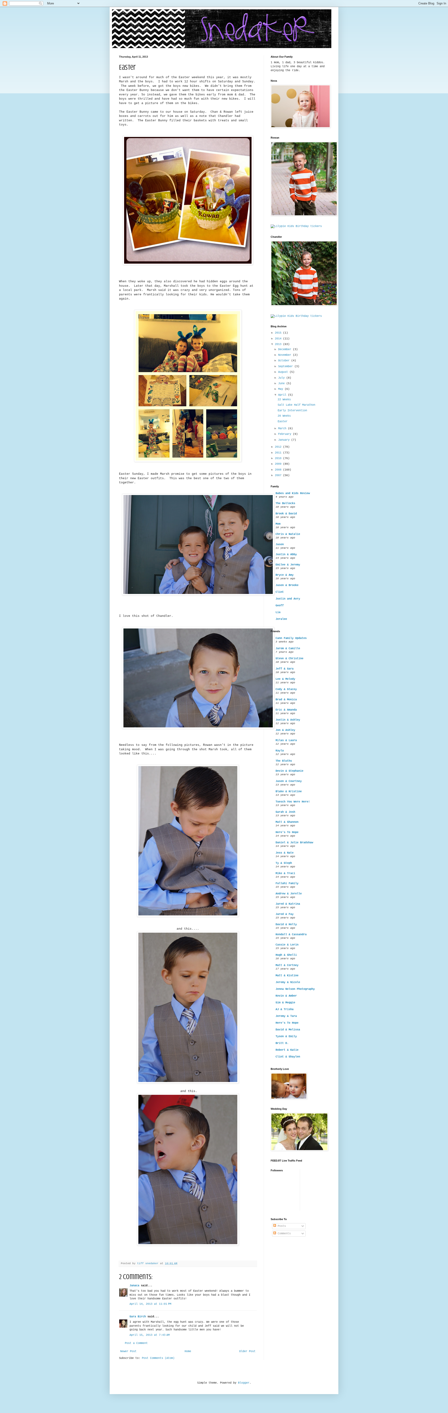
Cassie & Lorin (287, 944)
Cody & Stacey (286, 689)
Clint (280, 592)
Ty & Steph (284, 863)
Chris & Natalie (288, 534)
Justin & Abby (286, 554)
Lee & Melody (285, 679)
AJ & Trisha (285, 1009)
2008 (279, 469)
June (282, 383)
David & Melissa (288, 1029)
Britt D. (282, 1043)
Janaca (134, 1285)
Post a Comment (136, 1343)
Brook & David (286, 513)
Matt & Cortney (287, 965)
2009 (279, 464)
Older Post (247, 1351)
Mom (278, 524)
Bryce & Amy (285, 575)
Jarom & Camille (288, 648)
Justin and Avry (288, 598)
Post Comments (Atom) (158, 1358)
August (284, 372)
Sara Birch (138, 1316)
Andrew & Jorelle (289, 893)
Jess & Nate (285, 853)
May (281, 389)
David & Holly (286, 924)
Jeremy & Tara (286, 1016)
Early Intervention (292, 410)
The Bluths (284, 761)
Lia (278, 612)
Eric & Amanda (286, 710)
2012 (279, 447)
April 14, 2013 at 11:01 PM (150, 1304)
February (285, 434)
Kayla (280, 750)
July (282, 378)
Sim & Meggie (285, 1002)
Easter (282, 421)
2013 (279, 344)
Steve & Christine (289, 658)
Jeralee (281, 619)
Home (188, 1351)
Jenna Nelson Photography (295, 989)
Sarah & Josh (285, 812)
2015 (279, 333)
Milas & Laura (286, 740)
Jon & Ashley (285, 730)
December (285, 349)
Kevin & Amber (286, 996)
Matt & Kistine (287, 975)
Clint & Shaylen (288, 1056)
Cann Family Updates (291, 638)
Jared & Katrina (288, 904)
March (283, 428)
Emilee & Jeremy (288, 564)
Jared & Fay (285, 914)
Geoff (280, 605)
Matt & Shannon (287, 822)
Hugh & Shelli (286, 955)
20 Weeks (284, 416)
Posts (281, 1226)
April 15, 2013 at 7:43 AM (150, 1335)
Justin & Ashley (288, 720)
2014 (279, 338)
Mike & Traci (285, 873)
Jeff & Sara (285, 668)
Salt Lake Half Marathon (296, 405)
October (284, 360)
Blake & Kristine (289, 791)
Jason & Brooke (287, 585)
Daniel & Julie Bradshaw (294, 842)
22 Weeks (284, 399)
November (285, 355)
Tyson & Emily (286, 1036)
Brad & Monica (286, 699)
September (286, 366)
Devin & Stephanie (289, 771)
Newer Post (128, 1351)
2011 (279, 452)
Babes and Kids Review (293, 493)
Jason (280, 544)
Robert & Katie (287, 1050)
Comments (283, 1233)
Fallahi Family (287, 883)
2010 (279, 458)
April (283, 395)
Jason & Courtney (289, 781)
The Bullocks (285, 503)
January (284, 440)
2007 (279, 475)
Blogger (243, 1383)
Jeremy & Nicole (288, 982)
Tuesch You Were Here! (293, 801)
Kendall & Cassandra (291, 934)
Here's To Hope (287, 832)
